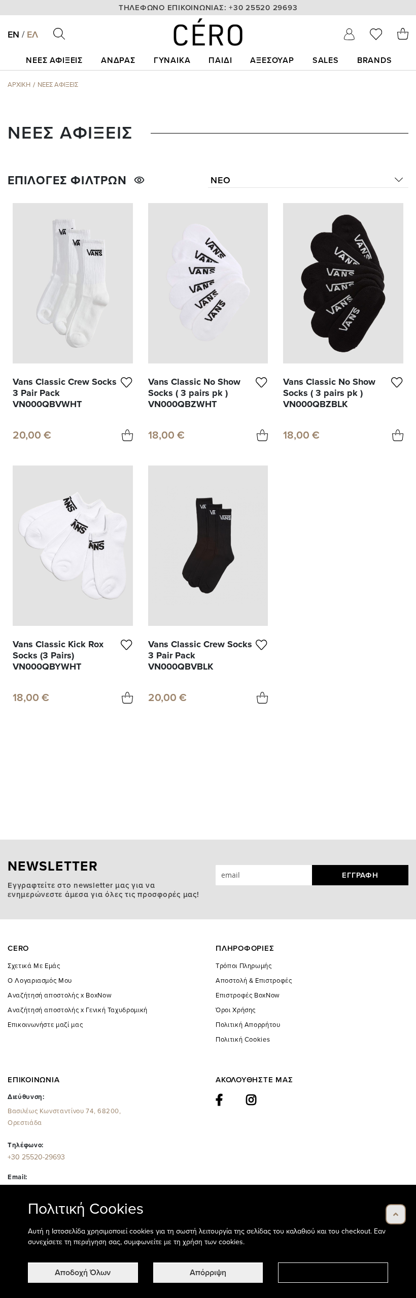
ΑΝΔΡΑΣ (118, 60)
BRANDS (374, 60)
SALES (326, 60)
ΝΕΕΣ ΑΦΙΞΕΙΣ (54, 60)
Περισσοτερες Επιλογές (333, 1272)
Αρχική (19, 85)
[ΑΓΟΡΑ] (127, 435)
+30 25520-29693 (36, 1157)
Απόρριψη (208, 1273)
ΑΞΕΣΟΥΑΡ (272, 60)
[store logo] (207, 32)
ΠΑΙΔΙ (220, 60)
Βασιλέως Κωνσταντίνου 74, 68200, (64, 1117)
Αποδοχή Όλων (83, 1273)
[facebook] (219, 1100)
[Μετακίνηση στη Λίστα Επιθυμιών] (127, 393)
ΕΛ (32, 34)
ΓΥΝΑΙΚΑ (172, 60)
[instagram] (251, 1100)
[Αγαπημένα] (376, 34)
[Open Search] (59, 34)
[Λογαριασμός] (349, 34)
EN (13, 34)
